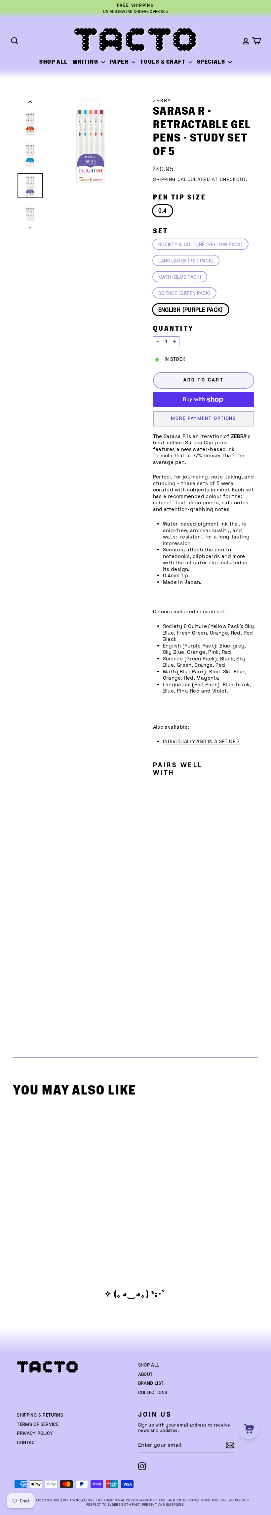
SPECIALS (212, 62)
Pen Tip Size (179, 197)
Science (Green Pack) (184, 293)
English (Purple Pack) (190, 310)
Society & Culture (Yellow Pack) (200, 244)
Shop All (148, 1365)
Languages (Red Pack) (186, 260)
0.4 (162, 211)
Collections (153, 1392)
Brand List (151, 1383)
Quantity (173, 328)
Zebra (162, 100)
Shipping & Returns (40, 1415)
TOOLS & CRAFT (163, 62)
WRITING (86, 62)
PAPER (120, 62)
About (145, 1374)
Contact (27, 1442)
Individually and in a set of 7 (201, 741)
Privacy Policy (35, 1433)
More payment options (203, 418)
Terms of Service (37, 1424)
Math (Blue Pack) (179, 277)
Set (161, 231)
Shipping (164, 179)
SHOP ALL (53, 62)
